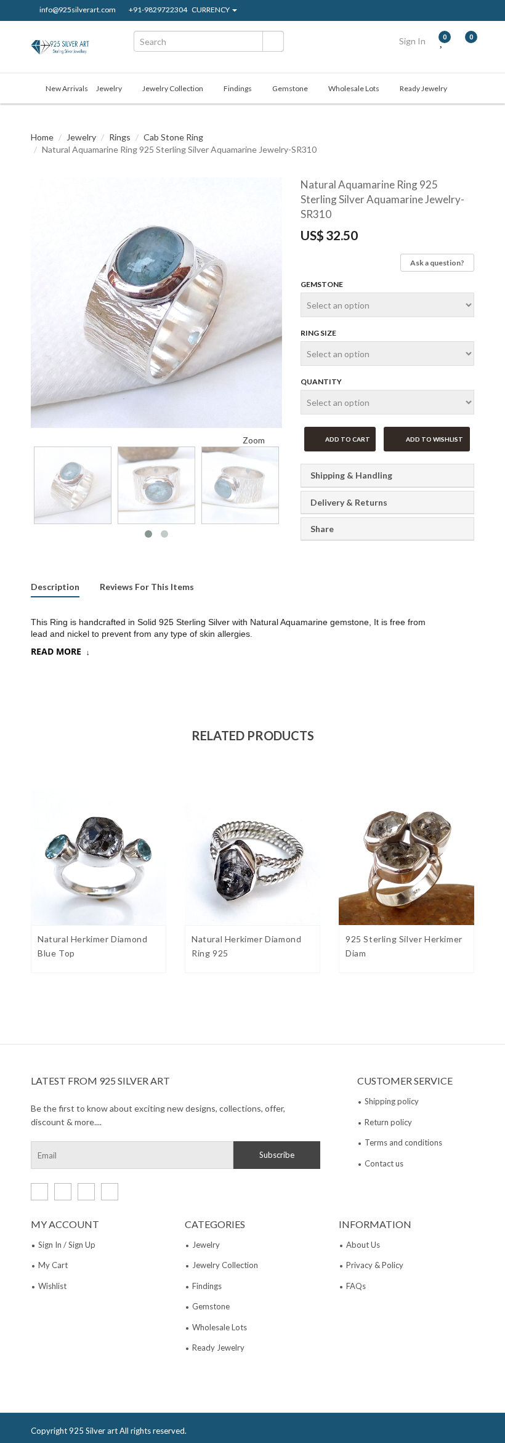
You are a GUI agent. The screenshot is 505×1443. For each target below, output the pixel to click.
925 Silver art (93, 1431)
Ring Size (318, 333)
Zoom (253, 440)
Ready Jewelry (423, 88)
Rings (120, 137)
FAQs (356, 1286)
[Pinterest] (451, 11)
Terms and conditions (403, 1142)
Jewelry (109, 88)
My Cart (53, 1265)
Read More (56, 651)
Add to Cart (347, 439)
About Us (363, 1245)
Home (42, 137)
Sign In (412, 41)
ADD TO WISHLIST (434, 439)
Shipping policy (392, 1101)
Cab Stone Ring (173, 137)
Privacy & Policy (374, 1265)
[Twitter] (432, 11)
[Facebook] (412, 11)
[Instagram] (471, 11)
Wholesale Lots (353, 88)
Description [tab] (55, 587)
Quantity (321, 381)
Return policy (388, 1122)
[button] (43, 312)
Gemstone (290, 88)
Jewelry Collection (172, 88)
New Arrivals (67, 88)
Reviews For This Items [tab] (147, 587)
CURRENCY (211, 10)
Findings (238, 88)
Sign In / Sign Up (66, 1245)
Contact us (384, 1163)
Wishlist (52, 1286)
